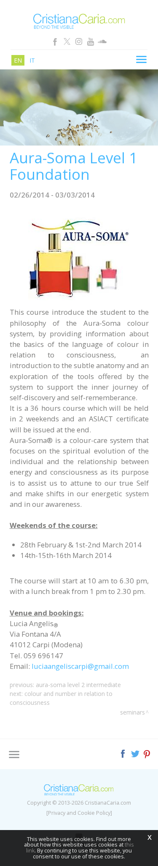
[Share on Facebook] (124, 753)
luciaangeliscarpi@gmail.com (80, 666)
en (18, 60)
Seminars (132, 712)
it (32, 60)
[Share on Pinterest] (147, 753)
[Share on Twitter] (136, 753)
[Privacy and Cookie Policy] (79, 813)
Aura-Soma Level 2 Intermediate (78, 685)
